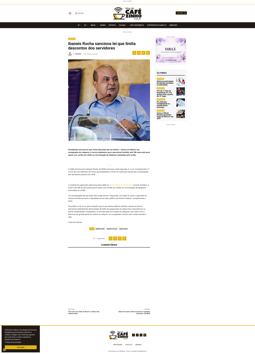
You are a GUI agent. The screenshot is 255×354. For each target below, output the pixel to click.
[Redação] (70, 54)
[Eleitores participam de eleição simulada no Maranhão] (180, 81)
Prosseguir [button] (20, 347)
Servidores (123, 229)
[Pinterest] (143, 53)
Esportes (160, 88)
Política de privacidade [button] (13, 342)
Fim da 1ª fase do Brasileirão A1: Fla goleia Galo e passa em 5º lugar (165, 93)
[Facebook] (134, 53)
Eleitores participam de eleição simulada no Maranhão (165, 83)
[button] (79, 13)
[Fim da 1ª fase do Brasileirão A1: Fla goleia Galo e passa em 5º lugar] (180, 91)
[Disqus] (109, 276)
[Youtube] (144, 335)
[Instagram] (137, 335)
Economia (161, 99)
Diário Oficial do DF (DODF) (120, 185)
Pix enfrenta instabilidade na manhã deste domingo (163, 104)
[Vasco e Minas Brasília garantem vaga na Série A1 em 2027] (180, 114)
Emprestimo (100, 229)
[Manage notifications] (4, 349)
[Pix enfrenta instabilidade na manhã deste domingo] (180, 102)
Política (72, 39)
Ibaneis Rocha (112, 229)
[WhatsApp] (148, 53)
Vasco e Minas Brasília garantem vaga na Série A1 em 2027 (165, 115)
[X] (139, 53)
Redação (78, 54)
